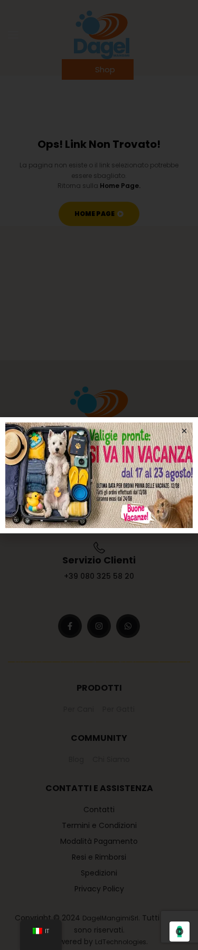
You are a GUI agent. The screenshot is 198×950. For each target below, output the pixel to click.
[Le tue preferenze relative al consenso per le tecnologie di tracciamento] (179, 931)
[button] (184, 431)
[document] (99, 475)
